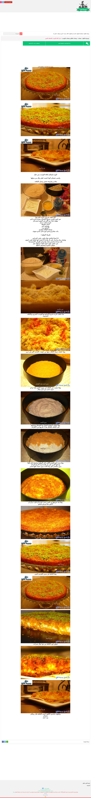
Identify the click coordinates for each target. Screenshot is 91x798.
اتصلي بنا (55, 33)
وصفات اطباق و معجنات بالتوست (69, 38)
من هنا (14, 792)
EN (1, 2)
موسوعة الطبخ (86, 38)
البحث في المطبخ (73, 33)
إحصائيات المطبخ (80, 33)
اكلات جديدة (66, 33)
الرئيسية (88, 785)
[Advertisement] (45, 22)
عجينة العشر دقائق (86, 783)
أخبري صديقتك (60, 33)
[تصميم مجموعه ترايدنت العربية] (45, 788)
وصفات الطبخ (86, 33)
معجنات (79, 38)
